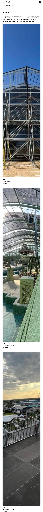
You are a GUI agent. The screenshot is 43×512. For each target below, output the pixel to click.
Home (4, 5)
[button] (40, 1)
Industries (8, 5)
